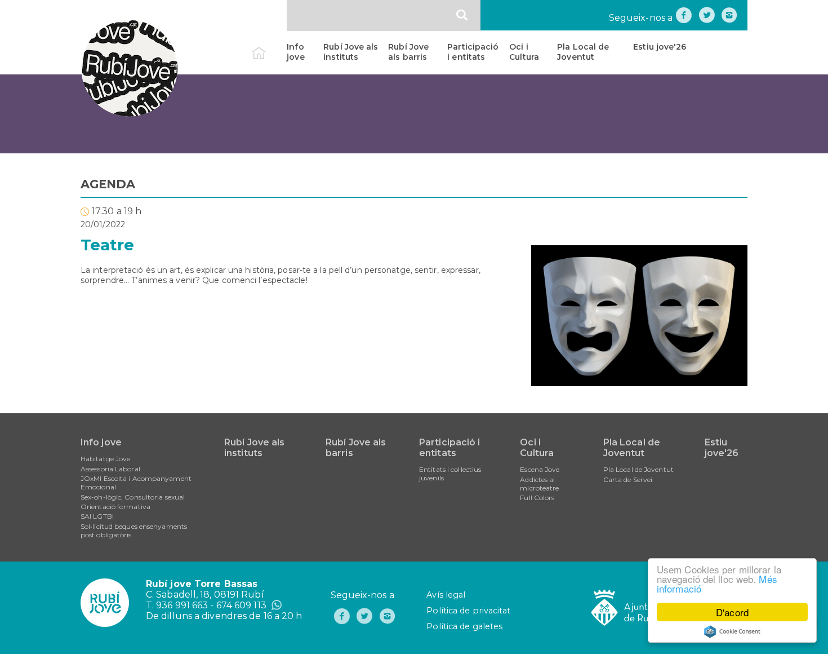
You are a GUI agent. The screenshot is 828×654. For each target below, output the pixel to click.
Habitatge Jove (105, 458)
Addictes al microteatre (539, 483)
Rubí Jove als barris (408, 52)
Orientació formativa (115, 506)
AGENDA (108, 184)
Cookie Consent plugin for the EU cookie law (732, 631)
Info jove (295, 52)
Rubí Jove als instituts (350, 52)
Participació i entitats (472, 52)
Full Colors (537, 497)
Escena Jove (539, 469)
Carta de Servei (628, 479)
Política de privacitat (468, 611)
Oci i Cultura (524, 52)
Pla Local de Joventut (583, 52)
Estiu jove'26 (659, 47)
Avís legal (445, 595)
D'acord (732, 612)
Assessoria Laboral (110, 469)
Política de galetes (464, 626)
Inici (268, 46)
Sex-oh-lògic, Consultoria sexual (133, 497)
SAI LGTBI (97, 516)
